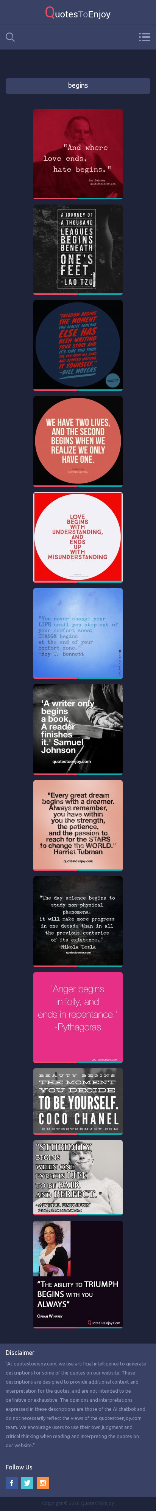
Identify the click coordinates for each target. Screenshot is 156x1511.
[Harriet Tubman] (78, 783)
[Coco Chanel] (78, 1071)
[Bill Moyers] (78, 303)
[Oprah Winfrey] (78, 1224)
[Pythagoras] (78, 975)
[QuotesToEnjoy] (78, 12)
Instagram (43, 1483)
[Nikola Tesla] (78, 879)
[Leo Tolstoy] (78, 112)
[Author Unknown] (78, 399)
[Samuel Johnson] (78, 687)
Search (10, 37)
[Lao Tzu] (78, 208)
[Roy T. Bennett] (78, 591)
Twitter (27, 1483)
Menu (144, 37)
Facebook (12, 1483)
